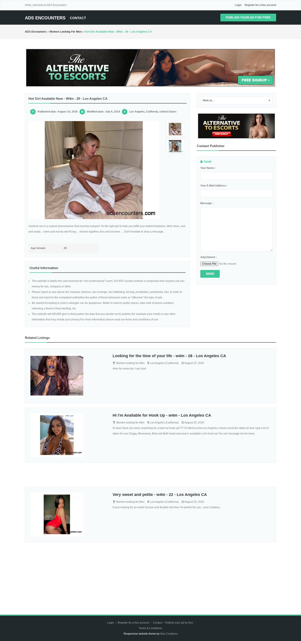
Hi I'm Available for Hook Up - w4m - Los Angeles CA (162, 415)
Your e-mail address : (213, 185)
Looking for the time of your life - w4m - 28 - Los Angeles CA (169, 356)
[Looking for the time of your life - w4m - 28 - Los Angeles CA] (68, 376)
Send (210, 273)
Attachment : (208, 257)
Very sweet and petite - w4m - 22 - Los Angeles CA (160, 494)
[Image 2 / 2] (177, 146)
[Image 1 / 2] (93, 170)
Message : (206, 203)
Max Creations (169, 633)
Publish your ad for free (248, 17)
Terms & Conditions (150, 628)
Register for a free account (260, 5)
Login (238, 5)
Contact (78, 18)
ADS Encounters (45, 17)
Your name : (208, 168)
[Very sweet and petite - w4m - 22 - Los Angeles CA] (68, 514)
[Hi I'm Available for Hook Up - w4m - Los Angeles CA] (68, 435)
